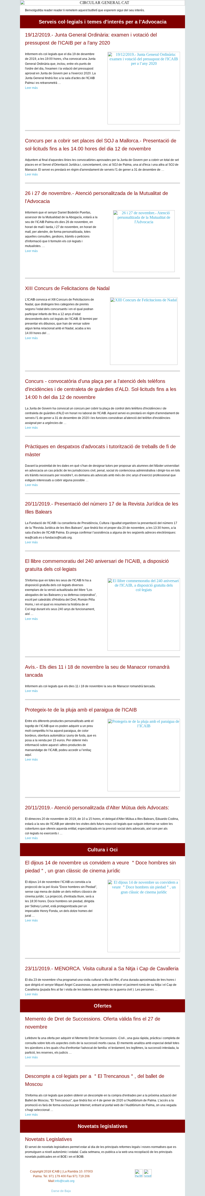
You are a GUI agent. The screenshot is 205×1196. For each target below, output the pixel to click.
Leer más (31, 88)
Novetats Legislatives (48, 1139)
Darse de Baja (61, 1191)
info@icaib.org (64, 1181)
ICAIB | (56, 1171)
